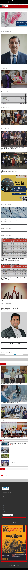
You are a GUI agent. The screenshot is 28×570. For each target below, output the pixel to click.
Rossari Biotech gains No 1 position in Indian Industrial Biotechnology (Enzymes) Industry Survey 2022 (13, 278)
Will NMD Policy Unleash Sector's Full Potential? (8, 219)
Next (21, 354)
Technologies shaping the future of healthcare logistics (9, 88)
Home (2, 9)
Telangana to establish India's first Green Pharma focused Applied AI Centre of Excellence (12, 437)
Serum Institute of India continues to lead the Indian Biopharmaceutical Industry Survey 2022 (13, 226)
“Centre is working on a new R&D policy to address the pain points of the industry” (13, 147)
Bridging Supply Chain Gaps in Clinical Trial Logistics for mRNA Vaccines (11, 343)
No (1, 473)
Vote (1, 475)
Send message (14, 517)
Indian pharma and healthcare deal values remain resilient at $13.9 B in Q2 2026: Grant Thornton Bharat (18, 449)
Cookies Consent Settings (12, 565)
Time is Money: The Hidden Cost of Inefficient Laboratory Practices (10, 307)
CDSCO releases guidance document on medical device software (18, 443)
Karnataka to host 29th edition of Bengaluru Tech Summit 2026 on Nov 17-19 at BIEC (18, 462)
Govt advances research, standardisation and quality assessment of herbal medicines (11, 383)
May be (2, 474)
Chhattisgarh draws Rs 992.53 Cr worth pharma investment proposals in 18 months (17, 455)
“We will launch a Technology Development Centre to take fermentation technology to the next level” (13, 65)
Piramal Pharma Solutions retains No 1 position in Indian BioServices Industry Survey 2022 (13, 233)
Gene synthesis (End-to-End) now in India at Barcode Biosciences (10, 337)
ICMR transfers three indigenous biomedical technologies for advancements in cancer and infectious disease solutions (13, 420)
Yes (1, 472)
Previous (7, 354)
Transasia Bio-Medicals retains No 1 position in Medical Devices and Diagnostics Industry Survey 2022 (12, 259)
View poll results (5, 475)
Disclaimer (22, 565)
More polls (9, 475)
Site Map (18, 565)
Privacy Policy (6, 565)
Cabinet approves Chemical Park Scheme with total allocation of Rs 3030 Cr (10, 402)
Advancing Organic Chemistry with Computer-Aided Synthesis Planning (11, 349)
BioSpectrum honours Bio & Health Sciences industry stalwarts (10, 170)
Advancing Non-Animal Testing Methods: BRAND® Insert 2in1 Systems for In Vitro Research (13, 28)
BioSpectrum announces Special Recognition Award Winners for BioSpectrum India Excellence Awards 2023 (13, 300)
